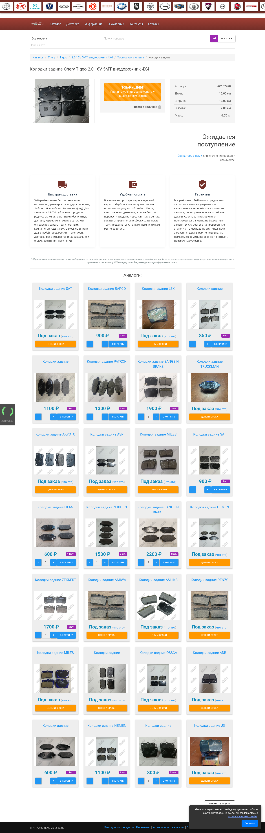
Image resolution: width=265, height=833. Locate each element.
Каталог (37, 57)
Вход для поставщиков (119, 827)
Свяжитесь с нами (190, 155)
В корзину (117, 344)
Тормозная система (130, 57)
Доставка (72, 24)
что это (67, 336)
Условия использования (168, 827)
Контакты (136, 24)
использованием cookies (242, 816)
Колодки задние (210, 289)
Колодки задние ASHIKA (158, 580)
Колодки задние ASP (106, 434)
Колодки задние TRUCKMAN (210, 364)
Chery (51, 57)
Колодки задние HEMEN (209, 507)
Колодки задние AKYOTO (55, 434)
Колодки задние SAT (55, 289)
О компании (116, 24)
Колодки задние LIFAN (55, 507)
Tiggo (63, 57)
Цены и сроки (55, 344)
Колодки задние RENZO (210, 580)
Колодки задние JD (209, 726)
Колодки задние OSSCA (158, 653)
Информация (93, 24)
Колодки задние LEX (158, 289)
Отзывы (153, 24)
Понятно (249, 823)
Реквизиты (143, 827)
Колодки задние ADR (209, 653)
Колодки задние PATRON (107, 361)
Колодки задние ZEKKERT (106, 507)
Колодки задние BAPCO (107, 289)
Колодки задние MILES (158, 434)
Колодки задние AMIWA (107, 580)
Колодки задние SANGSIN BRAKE (158, 364)
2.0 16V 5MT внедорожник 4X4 (92, 57)
